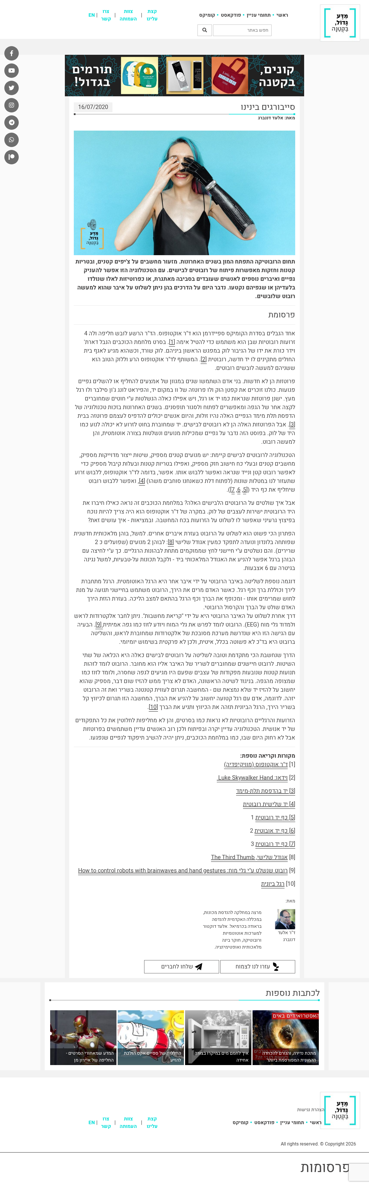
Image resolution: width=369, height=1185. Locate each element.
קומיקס (207, 15)
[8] (171, 542)
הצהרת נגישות (310, 1109)
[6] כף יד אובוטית (275, 831)
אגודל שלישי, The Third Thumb (249, 857)
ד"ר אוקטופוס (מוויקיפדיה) (256, 764)
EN (92, 15)
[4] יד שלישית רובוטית (269, 804)
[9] (99, 624)
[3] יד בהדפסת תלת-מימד (265, 791)
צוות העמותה (128, 15)
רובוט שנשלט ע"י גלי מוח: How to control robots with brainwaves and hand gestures (183, 870)
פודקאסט (231, 15)
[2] (204, 359)
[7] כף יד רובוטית (275, 844)
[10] (153, 707)
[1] (172, 342)
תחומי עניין (259, 15)
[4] (142, 481)
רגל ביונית (273, 884)
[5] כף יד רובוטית (275, 817)
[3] (292, 424)
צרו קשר (106, 15)
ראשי (282, 15)
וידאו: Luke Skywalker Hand (252, 778)
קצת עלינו (152, 15)
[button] (204, 30)
